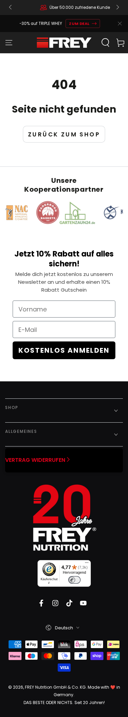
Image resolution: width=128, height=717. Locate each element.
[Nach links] (11, 7)
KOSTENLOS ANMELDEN (64, 350)
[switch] (74, 580)
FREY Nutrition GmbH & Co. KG (55, 687)
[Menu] (9, 42)
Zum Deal (79, 23)
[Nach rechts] (117, 7)
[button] (105, 42)
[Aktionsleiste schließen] (120, 23)
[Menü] (87, 564)
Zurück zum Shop (64, 134)
